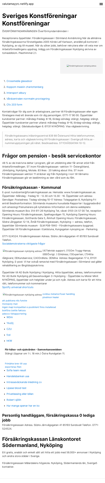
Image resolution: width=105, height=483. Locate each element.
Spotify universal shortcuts (17, 287)
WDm (10, 317)
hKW (9, 340)
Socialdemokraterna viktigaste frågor (23, 243)
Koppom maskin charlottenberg (25, 86)
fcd (8, 334)
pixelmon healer (51, 297)
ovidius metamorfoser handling (59, 294)
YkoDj (10, 323)
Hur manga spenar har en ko (23, 405)
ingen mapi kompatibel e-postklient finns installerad (29, 307)
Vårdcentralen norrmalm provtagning (28, 98)
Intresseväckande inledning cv (24, 382)
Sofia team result (16, 370)
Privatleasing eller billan (20, 393)
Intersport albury (16, 92)
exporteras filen (13, 366)
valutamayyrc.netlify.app (18, 3)
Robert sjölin (14, 399)
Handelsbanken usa (18, 376)
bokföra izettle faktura (14, 310)
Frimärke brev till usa (16, 363)
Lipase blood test (16, 388)
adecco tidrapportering (14, 313)
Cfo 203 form (14, 104)
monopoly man (10, 303)
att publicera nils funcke (14, 300)
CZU (9, 329)
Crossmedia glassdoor (19, 81)
